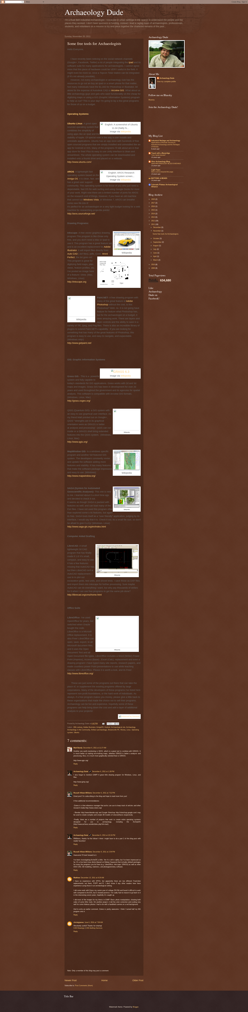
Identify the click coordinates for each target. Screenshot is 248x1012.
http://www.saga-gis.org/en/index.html (86, 526)
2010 (153, 264)
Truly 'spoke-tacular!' (158, 155)
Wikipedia (126, 131)
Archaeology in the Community (78, 730)
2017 (153, 203)
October (156, 238)
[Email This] (108, 723)
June (155, 253)
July (155, 249)
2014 (153, 214)
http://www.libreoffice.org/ (80, 673)
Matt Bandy (77, 748)
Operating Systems (77, 114)
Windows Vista (91, 199)
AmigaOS (100, 727)
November (157, 231)
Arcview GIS (117, 90)
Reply (75, 764)
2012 (153, 221)
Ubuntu (76, 732)
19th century (77, 727)
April (155, 256)
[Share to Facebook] (115, 723)
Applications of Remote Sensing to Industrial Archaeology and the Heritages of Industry (165, 145)
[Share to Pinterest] (118, 723)
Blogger (135, 1007)
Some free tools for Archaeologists (166, 234)
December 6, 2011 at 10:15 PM (103, 835)
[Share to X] (113, 723)
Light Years (155, 170)
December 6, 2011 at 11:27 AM (94, 748)
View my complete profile (166, 81)
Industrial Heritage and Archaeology (165, 141)
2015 (153, 210)
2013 (153, 217)
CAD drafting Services (94, 928)
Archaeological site (118, 727)
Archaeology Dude (94, 12)
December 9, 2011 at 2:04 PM (104, 852)
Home (104, 980)
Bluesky (152, 100)
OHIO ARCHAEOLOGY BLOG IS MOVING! (166, 163)
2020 (153, 199)
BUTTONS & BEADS (159, 178)
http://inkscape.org (76, 281)
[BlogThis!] (110, 723)
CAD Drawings (78, 928)
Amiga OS (72, 178)
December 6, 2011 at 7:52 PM (104, 793)
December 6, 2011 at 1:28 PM (103, 771)
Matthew (76, 878)
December (157, 227)
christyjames (78, 922)
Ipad (131, 62)
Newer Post (71, 980)
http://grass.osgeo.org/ (78, 400)
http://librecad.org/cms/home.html (84, 594)
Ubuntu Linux (74, 123)
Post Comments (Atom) (84, 985)
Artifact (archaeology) (99, 730)
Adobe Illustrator (89, 727)
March (155, 260)
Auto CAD (72, 254)
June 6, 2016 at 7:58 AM (93, 922)
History (123, 730)
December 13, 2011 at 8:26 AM (92, 878)
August (156, 246)
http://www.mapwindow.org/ (81, 476)
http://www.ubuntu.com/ (79, 162)
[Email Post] (103, 724)
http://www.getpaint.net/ (79, 343)
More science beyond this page (162, 172)
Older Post (137, 980)
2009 (153, 268)
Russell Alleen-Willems (82, 793)
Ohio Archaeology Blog (160, 162)
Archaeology (130, 727)
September (157, 242)
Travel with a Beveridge (160, 153)
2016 (153, 206)
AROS (70, 171)
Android (107, 727)
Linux (129, 730)
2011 (153, 224)
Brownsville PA (113, 730)
